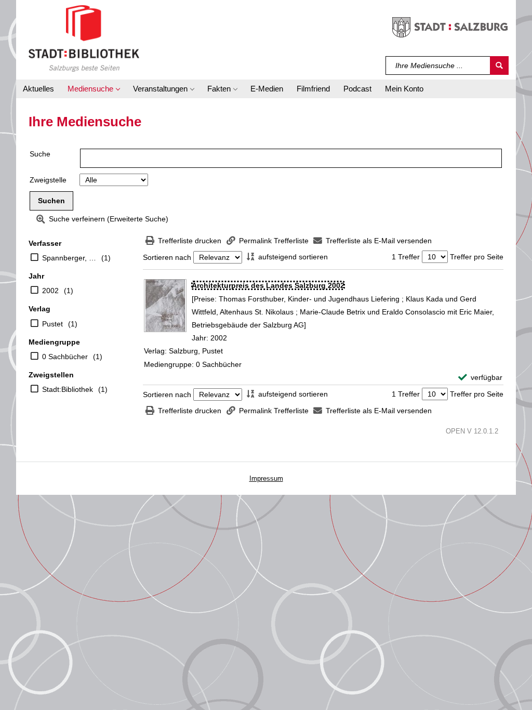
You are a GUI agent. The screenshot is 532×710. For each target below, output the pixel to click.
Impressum (266, 478)
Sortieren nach (167, 257)
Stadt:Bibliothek (67, 389)
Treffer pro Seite (476, 257)
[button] (93, 89)
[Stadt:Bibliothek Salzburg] (84, 38)
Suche (40, 154)
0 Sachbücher (65, 356)
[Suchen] (499, 65)
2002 (50, 290)
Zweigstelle (48, 180)
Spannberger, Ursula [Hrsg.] (69, 258)
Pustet (52, 324)
